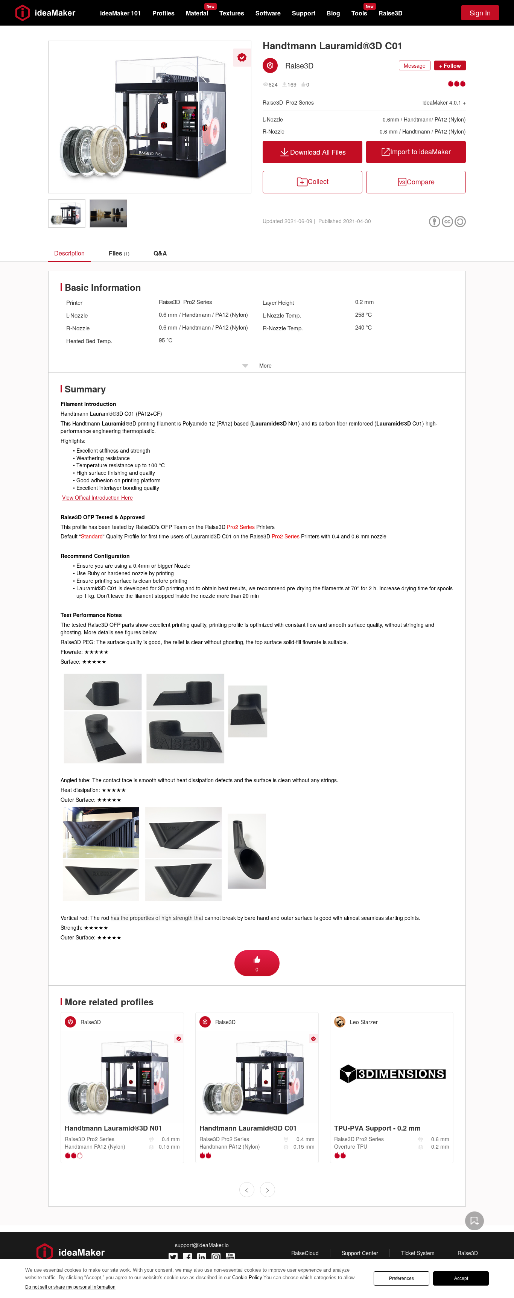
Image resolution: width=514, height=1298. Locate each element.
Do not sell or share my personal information (70, 1287)
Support (303, 13)
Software (268, 13)
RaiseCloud (305, 1253)
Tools (359, 13)
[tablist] (257, 252)
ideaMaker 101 (120, 13)
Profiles (163, 13)
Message (415, 65)
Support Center (360, 1253)
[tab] (119, 253)
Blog (333, 13)
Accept (461, 1278)
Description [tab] (69, 253)
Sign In (480, 12)
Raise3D (391, 13)
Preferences (401, 1278)
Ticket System (418, 1253)
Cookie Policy (247, 1277)
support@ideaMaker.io (202, 1245)
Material (197, 13)
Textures (231, 13)
